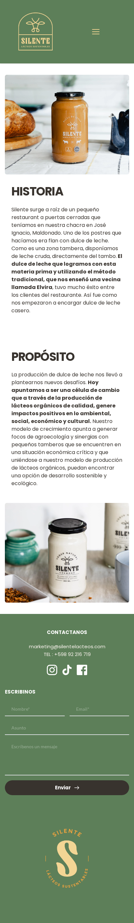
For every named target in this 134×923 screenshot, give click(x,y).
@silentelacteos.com (79, 646)
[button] (96, 31)
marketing (41, 646)
